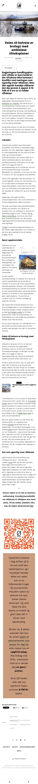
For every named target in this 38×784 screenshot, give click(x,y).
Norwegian (8, 68)
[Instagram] (17, 740)
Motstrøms (18, 57)
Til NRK (4, 227)
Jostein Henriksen (9, 57)
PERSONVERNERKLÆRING (27, 747)
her (31, 506)
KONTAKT (15, 747)
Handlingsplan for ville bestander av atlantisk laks (20, 721)
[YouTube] (21, 740)
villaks (12, 728)
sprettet (11, 425)
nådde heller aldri (24, 413)
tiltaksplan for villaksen (10, 103)
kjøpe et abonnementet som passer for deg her (19, 641)
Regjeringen (13, 724)
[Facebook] (13, 740)
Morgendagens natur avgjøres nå (24, 385)
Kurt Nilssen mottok (15, 312)
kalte (10, 429)
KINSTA (19, 751)
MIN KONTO (6, 747)
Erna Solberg (13, 716)
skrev (10, 462)
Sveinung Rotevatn (25, 724)
